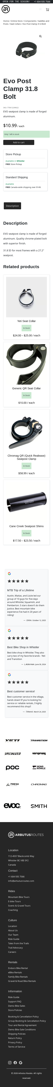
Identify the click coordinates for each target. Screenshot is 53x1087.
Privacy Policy (15, 1042)
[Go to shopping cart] (47, 9)
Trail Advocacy (15, 947)
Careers (12, 952)
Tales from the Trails (18, 943)
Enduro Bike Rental (18, 968)
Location (12, 926)
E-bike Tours (14, 901)
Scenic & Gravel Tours (19, 905)
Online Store (16, 21)
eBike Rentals (15, 972)
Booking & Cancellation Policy (23, 1016)
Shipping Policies (17, 1033)
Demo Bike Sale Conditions (22, 1029)
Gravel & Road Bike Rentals (22, 981)
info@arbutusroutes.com (21, 880)
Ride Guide (13, 939)
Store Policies (15, 1010)
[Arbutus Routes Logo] (5, 9)
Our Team (13, 934)
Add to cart (18, 142)
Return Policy (15, 1038)
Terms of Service (16, 1046)
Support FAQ (14, 1001)
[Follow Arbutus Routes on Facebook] (15, 1062)
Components (30, 21)
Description (12, 205)
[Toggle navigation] (40, 9)
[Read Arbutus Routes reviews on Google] (20, 1062)
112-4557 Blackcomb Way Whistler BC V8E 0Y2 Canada (21, 860)
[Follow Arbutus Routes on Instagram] (9, 1062)
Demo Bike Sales (16, 1005)
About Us (13, 930)
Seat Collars (15, 23)
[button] (40, 36)
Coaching (13, 910)
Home (6, 21)
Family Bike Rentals (18, 976)
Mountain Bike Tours (18, 897)
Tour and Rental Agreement (22, 1025)
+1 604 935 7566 (16, 876)
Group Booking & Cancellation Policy (27, 1020)
